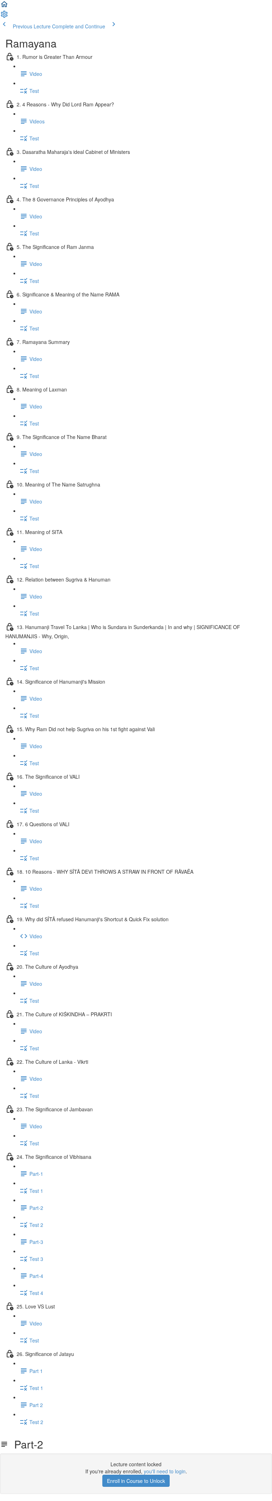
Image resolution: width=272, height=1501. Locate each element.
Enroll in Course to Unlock (136, 1480)
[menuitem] (4, 16)
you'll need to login (165, 1471)
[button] (4, 6)
